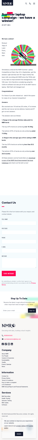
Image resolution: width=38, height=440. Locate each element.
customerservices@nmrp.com (12, 339)
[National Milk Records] (19, 326)
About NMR (5, 353)
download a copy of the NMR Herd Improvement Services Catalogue (18, 160)
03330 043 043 (8, 335)
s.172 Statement (6, 384)
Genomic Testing (6, 400)
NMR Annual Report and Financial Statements (15, 386)
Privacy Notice (6, 378)
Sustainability (5, 360)
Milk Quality (5, 402)
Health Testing (6, 398)
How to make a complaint (9, 382)
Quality (4, 362)
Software (4, 404)
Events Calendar (6, 364)
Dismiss (19, 434)
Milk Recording (6, 396)
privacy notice (21, 426)
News (3, 366)
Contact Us (5, 376)
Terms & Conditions (7, 380)
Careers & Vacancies (8, 358)
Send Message (9, 273)
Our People (5, 356)
